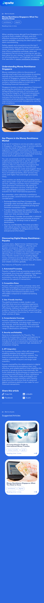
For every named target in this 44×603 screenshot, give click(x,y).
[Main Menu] (41, 3)
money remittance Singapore (27, 59)
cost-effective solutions (16, 189)
